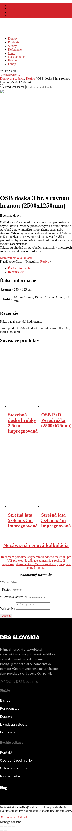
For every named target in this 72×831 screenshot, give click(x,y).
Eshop (12, 64)
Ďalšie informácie (19, 268)
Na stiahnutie (16, 56)
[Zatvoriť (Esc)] (1, 826)
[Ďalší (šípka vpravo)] (5, 830)
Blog (3, 787)
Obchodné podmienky (16, 760)
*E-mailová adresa (11, 597)
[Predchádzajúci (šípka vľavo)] (1, 830)
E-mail (12, 12)
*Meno (4, 582)
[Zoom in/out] (13, 826)
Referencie (15, 49)
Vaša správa (7, 608)
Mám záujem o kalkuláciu (16, 258)
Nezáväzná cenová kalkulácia (36, 545)
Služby (12, 46)
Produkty (14, 42)
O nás (11, 53)
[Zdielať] (5, 826)
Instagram (14, 8)
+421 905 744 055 (19, 15)
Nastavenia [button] (8, 817)
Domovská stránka (12, 78)
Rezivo (30, 78)
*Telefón (5, 589)
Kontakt (13, 60)
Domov (13, 38)
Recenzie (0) (16, 272)
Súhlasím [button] (23, 817)
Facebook (14, 5)
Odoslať (6, 615)
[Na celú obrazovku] (9, 826)
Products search (15, 87)
